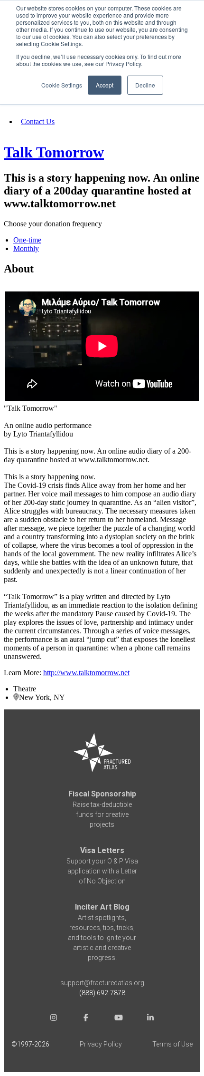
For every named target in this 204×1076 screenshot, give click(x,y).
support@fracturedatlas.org (102, 983)
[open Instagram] (53, 1018)
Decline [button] (145, 85)
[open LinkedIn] (150, 1018)
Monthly (26, 248)
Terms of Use (172, 1044)
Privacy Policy (101, 1044)
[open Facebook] (86, 1018)
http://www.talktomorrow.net (86, 673)
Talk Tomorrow (54, 152)
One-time (27, 240)
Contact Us (38, 121)
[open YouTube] (118, 1018)
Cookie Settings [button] (61, 85)
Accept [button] (104, 85)
